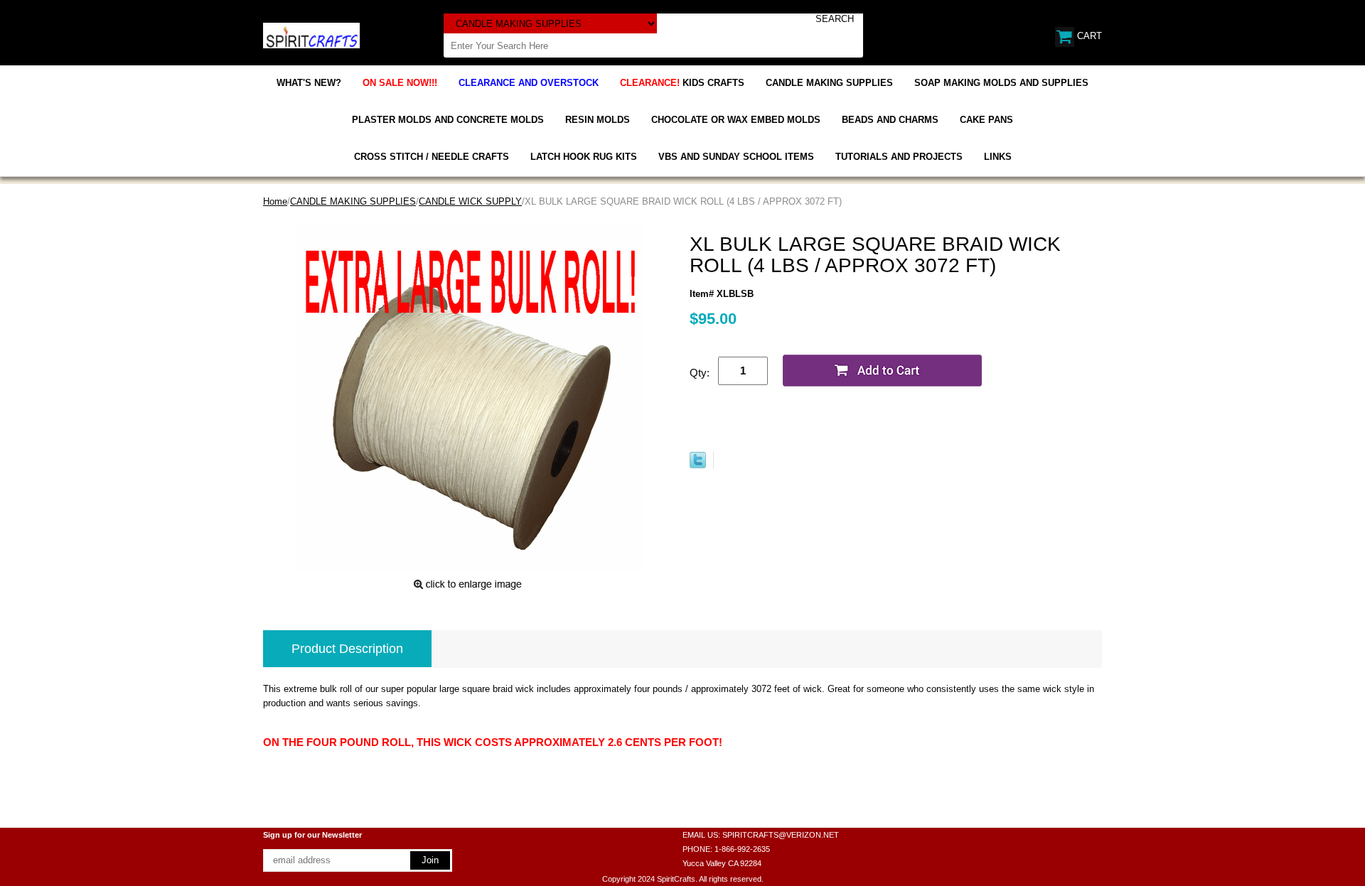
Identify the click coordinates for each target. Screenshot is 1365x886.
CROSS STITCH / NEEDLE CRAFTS (431, 156)
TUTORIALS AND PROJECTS (899, 156)
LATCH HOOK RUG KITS (583, 156)
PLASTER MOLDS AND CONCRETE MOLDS (448, 119)
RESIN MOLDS (597, 119)
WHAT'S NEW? (309, 82)
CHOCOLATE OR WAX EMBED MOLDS (735, 119)
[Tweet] (698, 465)
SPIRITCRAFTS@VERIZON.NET (780, 835)
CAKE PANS (986, 119)
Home (275, 201)
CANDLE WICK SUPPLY (470, 201)
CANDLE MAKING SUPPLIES (829, 82)
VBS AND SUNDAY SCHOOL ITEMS (736, 156)
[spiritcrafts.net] (311, 34)
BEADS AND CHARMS (890, 119)
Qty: (700, 373)
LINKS (998, 156)
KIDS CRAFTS (682, 82)
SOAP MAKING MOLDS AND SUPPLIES (1001, 82)
